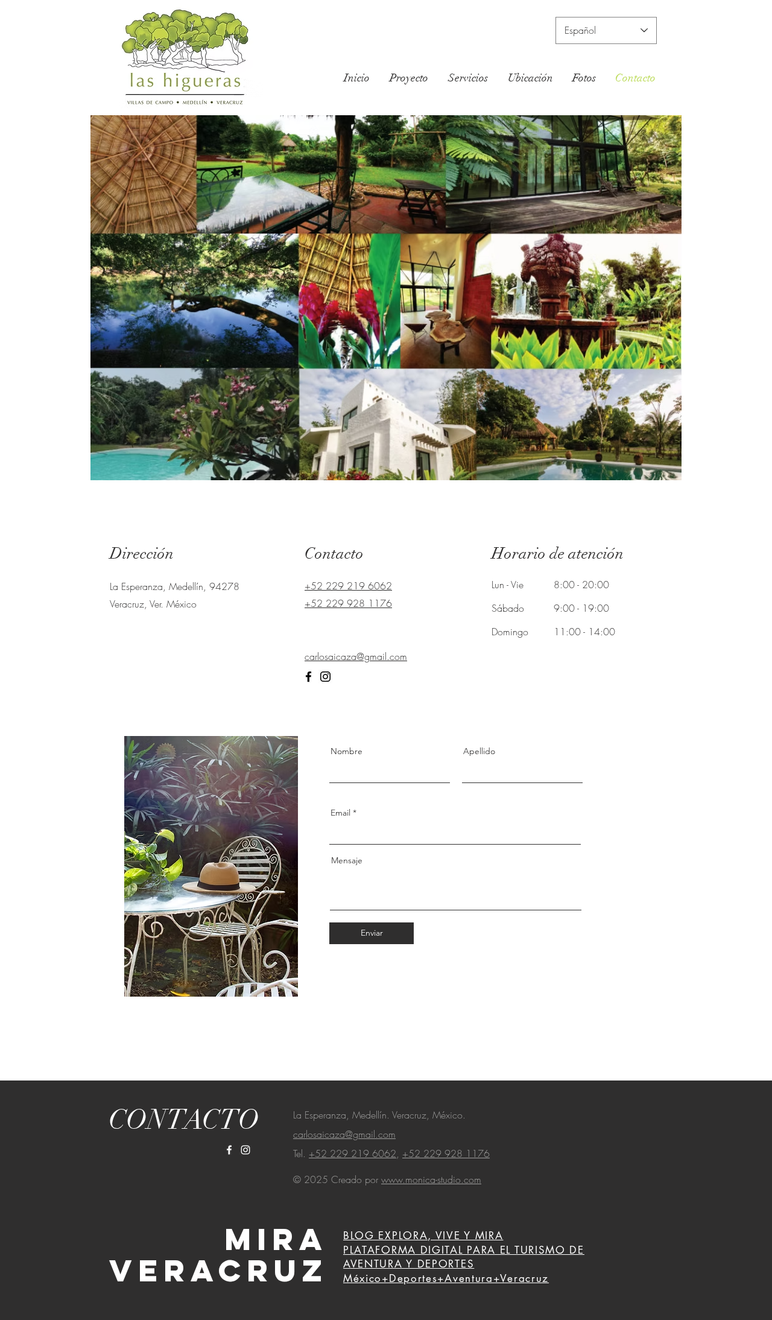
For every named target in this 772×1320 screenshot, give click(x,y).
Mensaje (346, 860)
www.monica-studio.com (431, 1179)
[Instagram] (325, 677)
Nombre (346, 751)
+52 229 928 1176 (446, 1153)
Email (340, 812)
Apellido (479, 751)
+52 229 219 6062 (352, 1153)
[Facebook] (308, 677)
